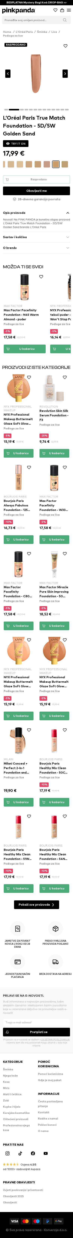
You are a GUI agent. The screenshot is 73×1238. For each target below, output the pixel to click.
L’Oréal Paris (24, 32)
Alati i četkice (12, 1094)
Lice (54, 32)
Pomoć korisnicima (50, 1074)
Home (8, 32)
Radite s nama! (48, 1118)
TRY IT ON (18, 143)
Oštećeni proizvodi (15, 1119)
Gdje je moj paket (50, 1080)
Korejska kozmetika (16, 1113)
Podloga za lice (13, 35)
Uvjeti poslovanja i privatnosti (23, 1190)
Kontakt (43, 1112)
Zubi (6, 1100)
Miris (6, 1088)
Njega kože (10, 1075)
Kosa (6, 1082)
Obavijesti (10, 1202)
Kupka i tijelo (11, 1107)
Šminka (42, 32)
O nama (43, 1131)
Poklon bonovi (47, 1125)
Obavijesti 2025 (13, 1196)
